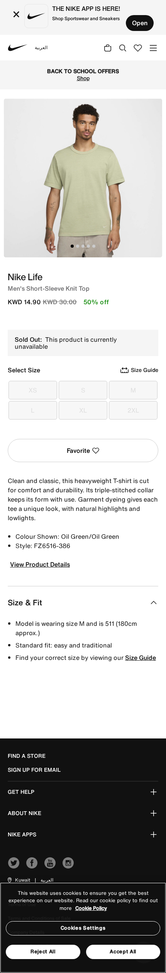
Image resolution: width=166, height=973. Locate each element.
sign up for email (34, 769)
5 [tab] (93, 246)
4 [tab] (88, 246)
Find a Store (27, 755)
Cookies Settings (83, 928)
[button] (18, 880)
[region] (83, 927)
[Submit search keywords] (122, 48)
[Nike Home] (18, 47)
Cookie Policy (91, 908)
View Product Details (40, 564)
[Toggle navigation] (153, 47)
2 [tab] (77, 246)
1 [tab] (72, 246)
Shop (83, 78)
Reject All (43, 951)
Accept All (123, 951)
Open (139, 22)
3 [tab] (83, 246)
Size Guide (140, 657)
